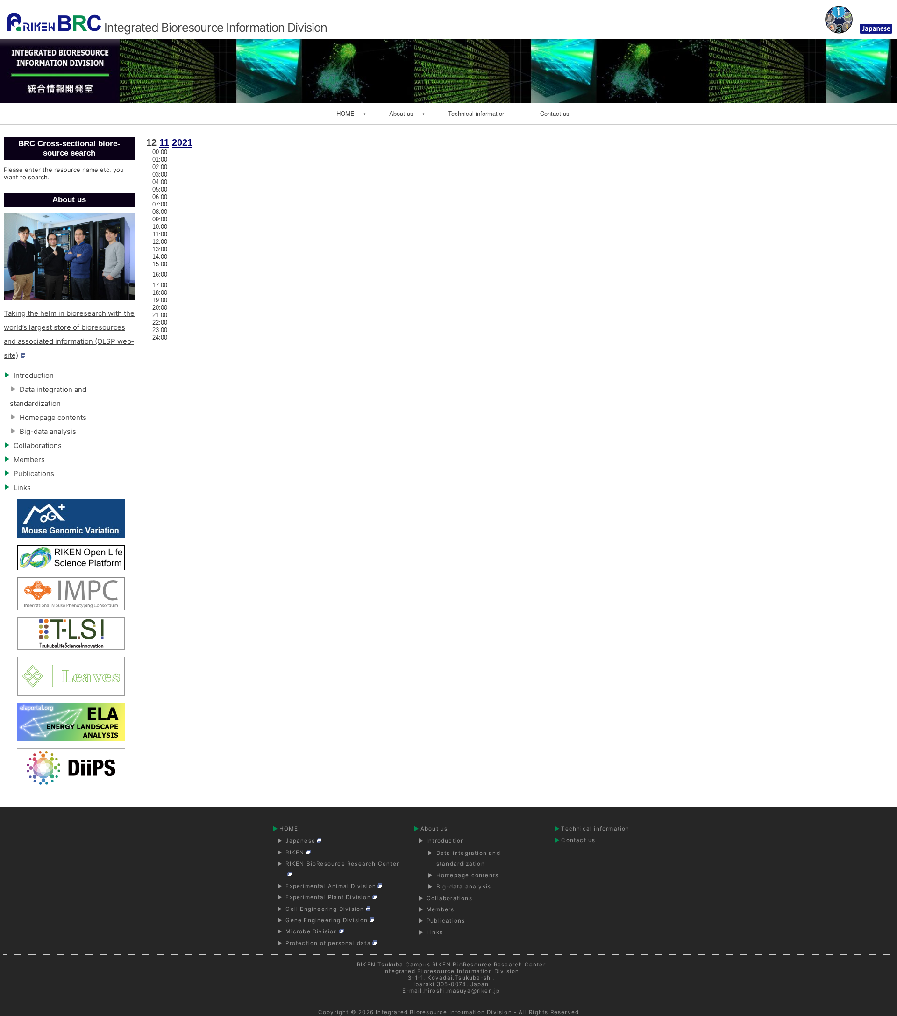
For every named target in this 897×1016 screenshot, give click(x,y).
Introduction (34, 375)
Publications (34, 473)
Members (29, 459)
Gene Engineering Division (326, 920)
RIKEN (294, 852)
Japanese (300, 841)
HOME (345, 113)
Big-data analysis (48, 431)
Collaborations (38, 445)
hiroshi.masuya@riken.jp (462, 991)
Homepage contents (53, 417)
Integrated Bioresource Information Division (444, 1012)
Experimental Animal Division (330, 886)
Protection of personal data (327, 943)
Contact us (555, 113)
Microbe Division (311, 931)
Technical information (476, 113)
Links (22, 487)
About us (401, 113)
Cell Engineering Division (324, 909)
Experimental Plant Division (327, 897)
